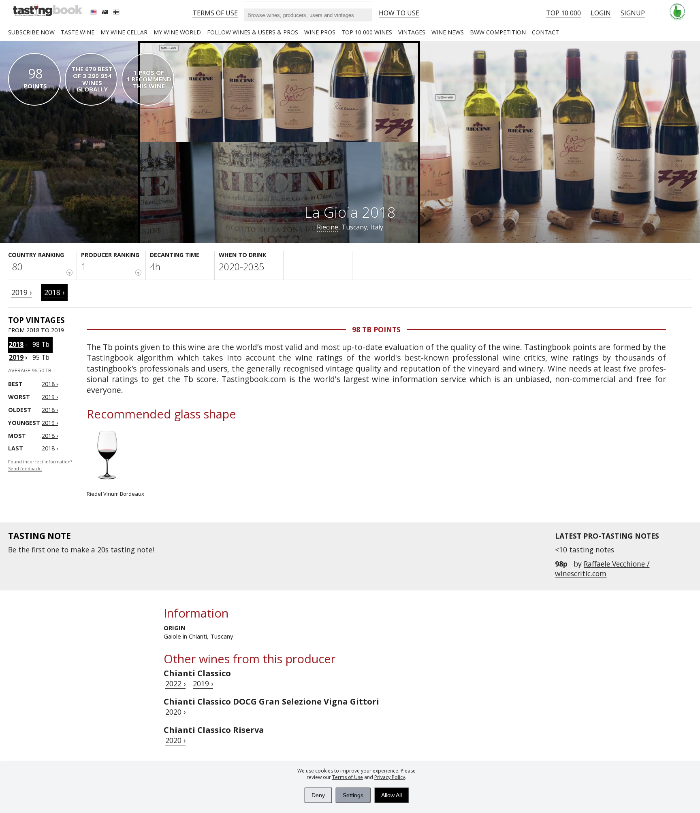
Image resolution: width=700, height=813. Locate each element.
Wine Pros (319, 32)
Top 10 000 (563, 12)
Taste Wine (77, 32)
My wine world (177, 32)
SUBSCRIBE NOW (31, 32)
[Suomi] (117, 13)
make (79, 549)
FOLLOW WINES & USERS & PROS (252, 32)
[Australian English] (105, 13)
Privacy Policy (389, 777)
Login (601, 12)
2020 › (175, 712)
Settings (353, 795)
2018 (16, 344)
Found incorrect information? (40, 465)
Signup (633, 12)
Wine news (447, 32)
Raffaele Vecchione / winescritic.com (602, 568)
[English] (94, 13)
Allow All (391, 795)
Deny (318, 795)
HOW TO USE (399, 12)
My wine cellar (123, 32)
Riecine (327, 227)
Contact (545, 32)
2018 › (54, 292)
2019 (16, 357)
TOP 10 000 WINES (366, 32)
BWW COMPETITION (498, 32)
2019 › (21, 292)
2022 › (175, 683)
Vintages (411, 32)
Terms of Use (347, 777)
